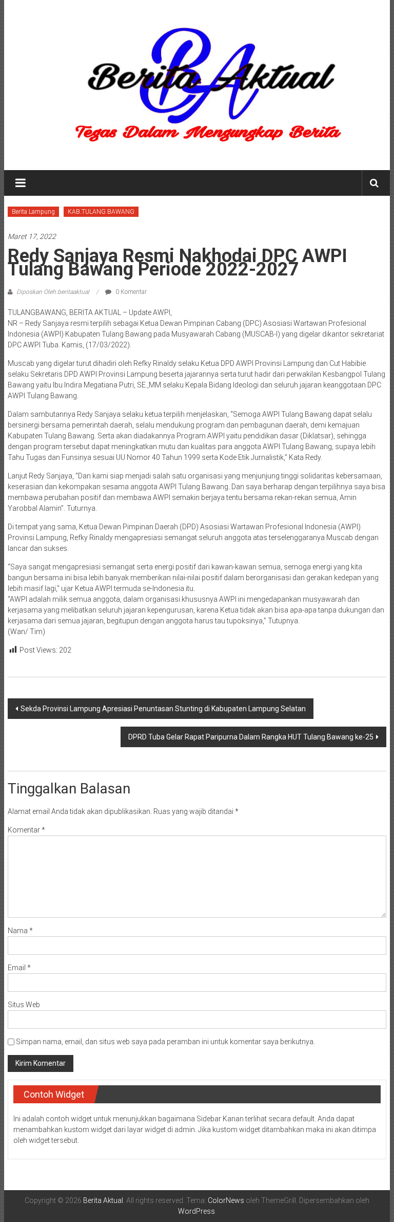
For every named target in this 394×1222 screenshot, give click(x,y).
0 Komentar (130, 291)
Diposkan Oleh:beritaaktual (53, 291)
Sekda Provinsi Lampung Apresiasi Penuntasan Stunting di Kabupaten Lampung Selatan (163, 709)
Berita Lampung (33, 211)
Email (19, 968)
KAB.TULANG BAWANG (101, 211)
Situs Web (24, 1005)
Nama (20, 931)
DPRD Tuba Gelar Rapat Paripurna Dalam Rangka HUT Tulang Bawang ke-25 (250, 737)
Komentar (26, 830)
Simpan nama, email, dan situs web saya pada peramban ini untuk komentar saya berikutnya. (165, 1042)
